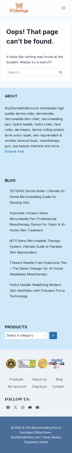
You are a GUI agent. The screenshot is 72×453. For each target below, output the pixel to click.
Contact (58, 386)
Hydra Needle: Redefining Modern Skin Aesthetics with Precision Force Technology (37, 290)
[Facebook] (8, 407)
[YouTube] (30, 407)
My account (17, 386)
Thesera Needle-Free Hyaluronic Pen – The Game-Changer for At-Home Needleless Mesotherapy (38, 268)
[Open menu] (63, 8)
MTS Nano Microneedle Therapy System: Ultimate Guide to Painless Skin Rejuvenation (36, 246)
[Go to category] (53, 335)
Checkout (39, 386)
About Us (39, 379)
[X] (15, 407)
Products (16, 379)
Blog (59, 379)
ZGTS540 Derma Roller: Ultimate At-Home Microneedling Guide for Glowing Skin (37, 196)
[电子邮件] (37, 407)
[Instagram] (23, 407)
